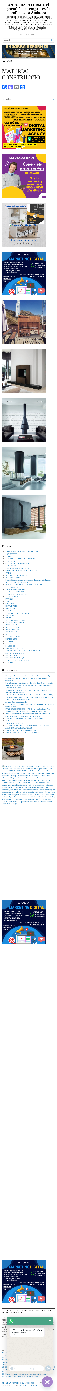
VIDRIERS (9, 662)
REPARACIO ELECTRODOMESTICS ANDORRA (23, 651)
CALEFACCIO (10, 561)
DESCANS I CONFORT (14, 578)
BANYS (8, 556)
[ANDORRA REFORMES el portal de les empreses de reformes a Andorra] (28, 52)
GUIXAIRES (9, 603)
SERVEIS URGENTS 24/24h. (15, 658)
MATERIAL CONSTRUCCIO (15, 620)
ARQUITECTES (11, 554)
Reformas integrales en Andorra (20, 1376)
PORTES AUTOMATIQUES (15, 648)
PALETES (8, 634)
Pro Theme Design (28, 1385)
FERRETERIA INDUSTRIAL (15, 592)
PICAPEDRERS (11, 639)
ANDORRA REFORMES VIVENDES (18, 728)
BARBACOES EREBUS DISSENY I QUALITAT (22, 559)
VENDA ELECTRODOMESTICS (17, 660)
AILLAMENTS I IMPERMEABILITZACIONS (21, 552)
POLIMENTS (10, 646)
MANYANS (9, 615)
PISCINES (9, 644)
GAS (7, 601)
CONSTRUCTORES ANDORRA (17, 568)
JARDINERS (10, 608)
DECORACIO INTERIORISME (16, 575)
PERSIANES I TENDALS (14, 637)
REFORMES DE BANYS (14, 723)
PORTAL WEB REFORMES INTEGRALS (20, 730)
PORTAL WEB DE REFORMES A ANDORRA (22, 732)
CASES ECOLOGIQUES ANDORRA (18, 563)
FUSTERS (9, 599)
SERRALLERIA (11, 655)
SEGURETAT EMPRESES (14, 653)
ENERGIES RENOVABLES (15, 589)
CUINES (8, 573)
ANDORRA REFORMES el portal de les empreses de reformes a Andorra (28, 9)
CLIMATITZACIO (11, 566)
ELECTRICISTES (11, 587)
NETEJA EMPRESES (12, 627)
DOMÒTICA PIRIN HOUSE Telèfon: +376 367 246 (24, 585)
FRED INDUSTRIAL (13, 596)
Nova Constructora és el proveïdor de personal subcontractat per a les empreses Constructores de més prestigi (28, 714)
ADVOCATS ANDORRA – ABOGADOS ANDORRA (24, 718)
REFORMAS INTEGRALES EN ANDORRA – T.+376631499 (27, 725)
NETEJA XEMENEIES (13, 629)
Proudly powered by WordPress (19, 1383)
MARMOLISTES (11, 618)
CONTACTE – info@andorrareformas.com (21, 570)
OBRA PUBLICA (11, 632)
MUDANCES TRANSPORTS (15, 622)
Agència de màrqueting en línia (16, 702)
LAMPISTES (9, 611)
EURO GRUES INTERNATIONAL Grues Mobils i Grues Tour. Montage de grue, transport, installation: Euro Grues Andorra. (28, 710)
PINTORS (9, 641)
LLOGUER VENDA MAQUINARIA (18, 613)
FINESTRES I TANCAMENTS (16, 594)
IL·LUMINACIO (11, 606)
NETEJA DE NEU (11, 625)
